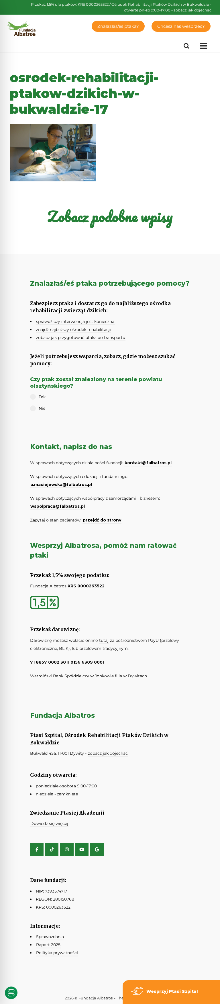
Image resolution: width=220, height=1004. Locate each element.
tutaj (104, 640)
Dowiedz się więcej (49, 823)
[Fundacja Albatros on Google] (97, 849)
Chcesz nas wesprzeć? (181, 26)
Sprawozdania (50, 936)
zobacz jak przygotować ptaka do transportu (80, 337)
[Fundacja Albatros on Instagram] (67, 849)
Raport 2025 (48, 944)
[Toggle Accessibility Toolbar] (11, 993)
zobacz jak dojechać (192, 10)
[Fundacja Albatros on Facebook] (37, 849)
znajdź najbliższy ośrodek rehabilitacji (73, 329)
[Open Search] (186, 46)
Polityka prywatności (57, 952)
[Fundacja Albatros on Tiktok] (51, 849)
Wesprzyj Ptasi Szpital (172, 991)
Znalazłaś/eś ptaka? (118, 26)
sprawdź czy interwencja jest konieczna (75, 321)
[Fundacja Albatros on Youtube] (82, 849)
